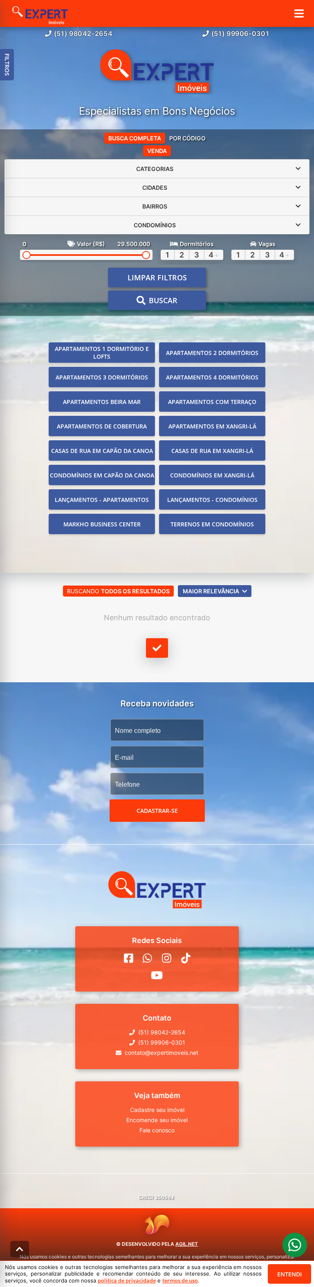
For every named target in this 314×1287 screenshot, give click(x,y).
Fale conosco (157, 1130)
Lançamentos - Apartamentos (102, 500)
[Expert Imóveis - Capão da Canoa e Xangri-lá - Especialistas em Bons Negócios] (157, 71)
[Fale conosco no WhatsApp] (147, 958)
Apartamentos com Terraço (212, 402)
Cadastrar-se (157, 810)
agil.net (186, 1244)
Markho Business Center (102, 524)
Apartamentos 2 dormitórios (212, 353)
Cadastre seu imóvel (157, 1109)
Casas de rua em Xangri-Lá (212, 451)
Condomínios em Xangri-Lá (212, 475)
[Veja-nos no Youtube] (157, 975)
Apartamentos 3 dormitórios (102, 377)
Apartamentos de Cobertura (102, 426)
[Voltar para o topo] (19, 1249)
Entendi (289, 1274)
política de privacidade (127, 1280)
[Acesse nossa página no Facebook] (128, 958)
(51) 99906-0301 (240, 33)
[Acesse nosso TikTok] (186, 958)
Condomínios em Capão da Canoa (102, 475)
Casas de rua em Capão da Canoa (102, 451)
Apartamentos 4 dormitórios (212, 377)
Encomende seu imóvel (157, 1119)
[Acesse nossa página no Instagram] (166, 958)
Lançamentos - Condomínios (212, 500)
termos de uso (180, 1280)
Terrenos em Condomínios (212, 524)
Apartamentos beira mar (102, 402)
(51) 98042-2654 (83, 33)
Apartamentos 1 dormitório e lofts (102, 352)
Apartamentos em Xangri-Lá (212, 426)
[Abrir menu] (299, 13)
